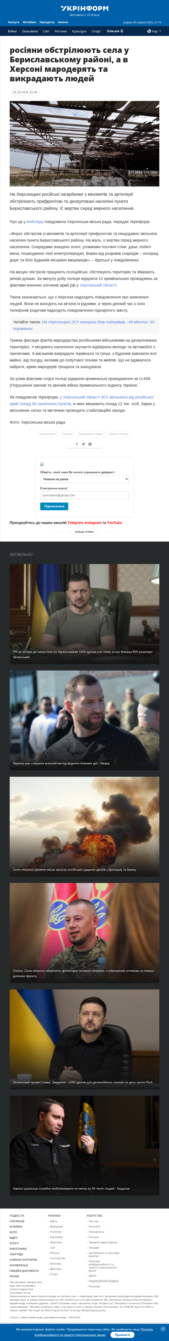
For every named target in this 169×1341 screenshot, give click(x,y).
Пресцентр (47, 22)
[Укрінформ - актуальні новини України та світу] (84, 8)
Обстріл (67, 434)
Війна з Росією (119, 434)
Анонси (63, 22)
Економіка (30, 31)
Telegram (75, 523)
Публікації (17, 1221)
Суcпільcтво (57, 1258)
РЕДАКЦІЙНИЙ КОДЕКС (104, 1281)
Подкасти (17, 1215)
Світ (46, 31)
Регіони (61, 31)
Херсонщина (47, 434)
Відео (14, 1237)
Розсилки (94, 1286)
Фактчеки (56, 1242)
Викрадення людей (91, 434)
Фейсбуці (35, 222)
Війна (12, 31)
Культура (79, 31)
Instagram (93, 523)
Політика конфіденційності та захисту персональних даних (103, 1266)
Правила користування (103, 1242)
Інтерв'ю (16, 1226)
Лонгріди (16, 1254)
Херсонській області (98, 285)
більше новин (84, 532)
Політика (55, 1231)
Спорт (96, 31)
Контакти (94, 1226)
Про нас (94, 1221)
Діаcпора (56, 1268)
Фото (13, 1232)
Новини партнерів (23, 1259)
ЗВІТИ (92, 1276)
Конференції (19, 1265)
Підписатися (54, 506)
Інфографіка (18, 1248)
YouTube (114, 523)
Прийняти (122, 1335)
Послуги (13, 22)
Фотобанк (29, 22)
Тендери (94, 1247)
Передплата (96, 1231)
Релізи (14, 1276)
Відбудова (56, 1226)
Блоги (14, 1243)
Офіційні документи (24, 1270)
